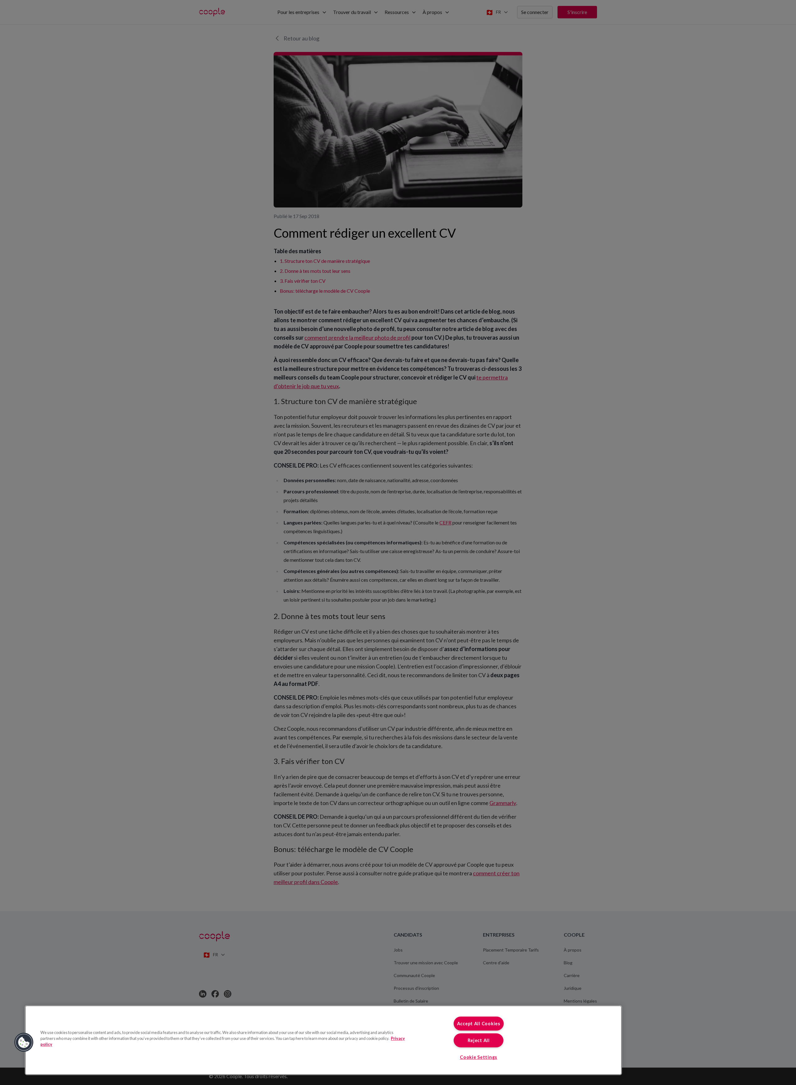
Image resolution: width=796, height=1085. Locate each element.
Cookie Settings (478, 1057)
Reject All (479, 1040)
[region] (323, 1040)
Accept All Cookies (478, 1023)
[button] (24, 1042)
